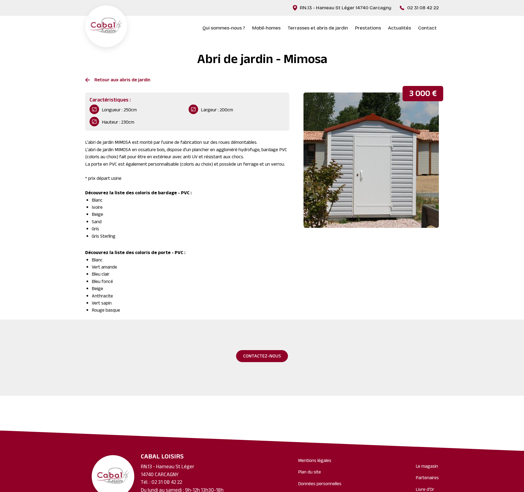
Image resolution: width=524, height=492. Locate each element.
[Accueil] (106, 28)
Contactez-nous (262, 357)
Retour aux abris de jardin (122, 80)
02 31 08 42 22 (423, 8)
